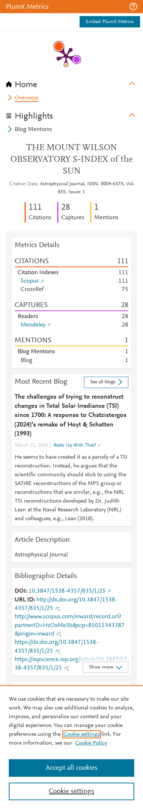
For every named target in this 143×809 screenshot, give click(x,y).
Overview (26, 98)
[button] (133, 6)
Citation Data (23, 184)
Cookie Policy (91, 743)
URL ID (24, 600)
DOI (20, 591)
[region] (71, 747)
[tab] (71, 82)
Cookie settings (81, 734)
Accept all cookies (72, 768)
